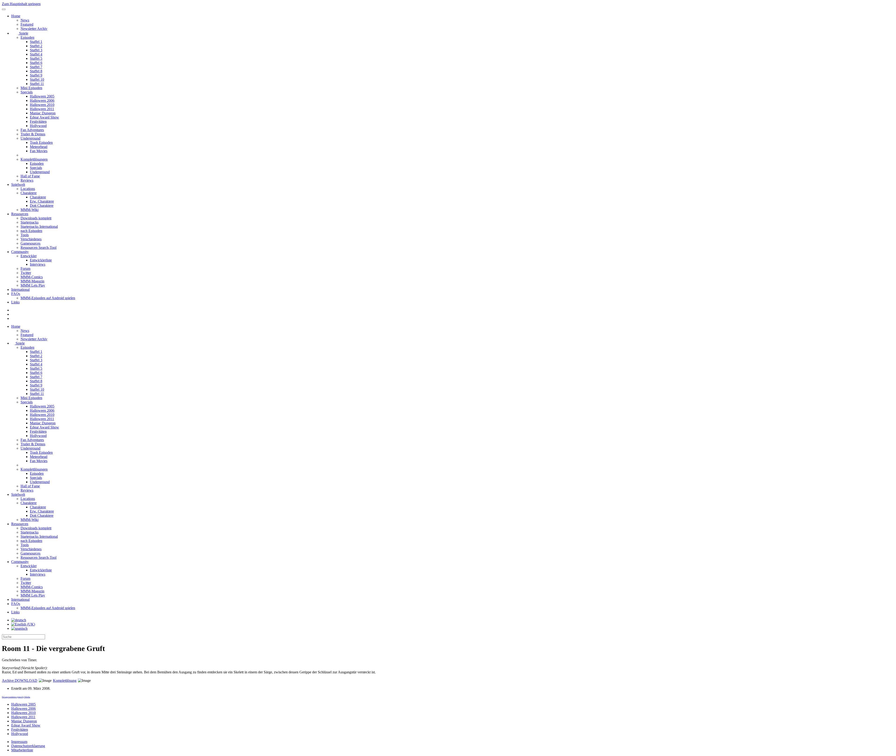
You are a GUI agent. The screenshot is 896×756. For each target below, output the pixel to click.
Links (15, 302)
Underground (30, 138)
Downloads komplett (36, 218)
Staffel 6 (36, 63)
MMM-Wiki (29, 210)
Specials (27, 92)
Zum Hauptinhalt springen (21, 4)
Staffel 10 (37, 79)
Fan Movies (38, 151)
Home (15, 16)
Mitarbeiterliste (22, 750)
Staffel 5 (36, 58)
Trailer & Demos (33, 134)
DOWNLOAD (19, 680)
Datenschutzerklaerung (28, 746)
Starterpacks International (39, 227)
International (20, 290)
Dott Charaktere (41, 205)
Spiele (23, 33)
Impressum (19, 742)
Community (20, 252)
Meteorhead (38, 147)
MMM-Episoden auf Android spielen (48, 298)
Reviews (27, 180)
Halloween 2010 (42, 105)
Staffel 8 (36, 71)
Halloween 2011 (42, 109)
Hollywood (38, 126)
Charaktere (29, 193)
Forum (25, 269)
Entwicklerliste (41, 260)
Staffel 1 (36, 42)
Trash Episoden (41, 142)
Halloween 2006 (42, 100)
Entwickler (29, 256)
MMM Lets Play (33, 285)
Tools (25, 235)
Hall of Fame (30, 176)
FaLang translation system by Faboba (16, 697)
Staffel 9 (36, 75)
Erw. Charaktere (42, 201)
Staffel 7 (36, 67)
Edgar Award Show (44, 117)
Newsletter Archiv (34, 29)
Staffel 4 (36, 54)
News (25, 20)
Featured (27, 24)
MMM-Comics (32, 277)
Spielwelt (18, 184)
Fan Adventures (32, 130)
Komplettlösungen (34, 159)
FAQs (15, 294)
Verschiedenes (31, 239)
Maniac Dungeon (43, 113)
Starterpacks (29, 222)
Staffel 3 (36, 50)
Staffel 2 (36, 46)
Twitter (26, 273)
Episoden (27, 37)
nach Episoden (31, 231)
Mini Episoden (31, 88)
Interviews (37, 264)
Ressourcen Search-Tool (38, 248)
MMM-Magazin (32, 281)
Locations (28, 189)
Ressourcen (19, 214)
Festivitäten (38, 121)
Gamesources (30, 243)
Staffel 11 (37, 84)
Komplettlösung (65, 680)
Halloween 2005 (42, 96)
